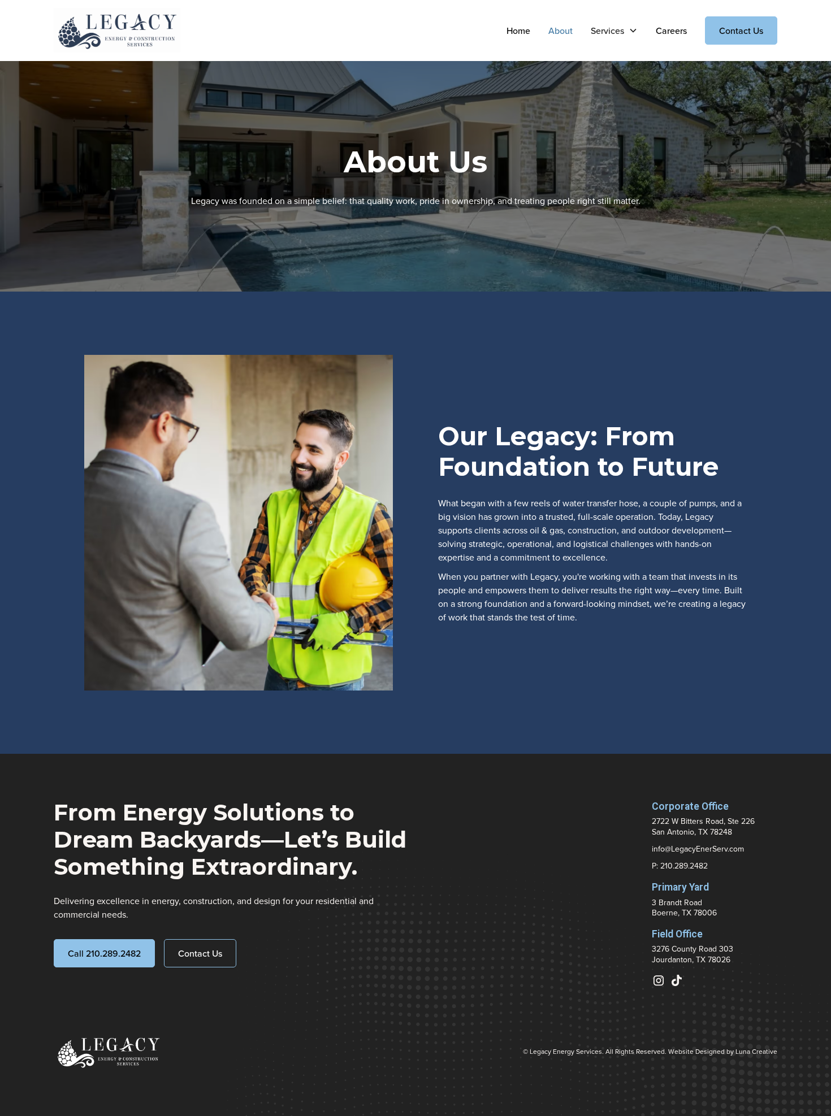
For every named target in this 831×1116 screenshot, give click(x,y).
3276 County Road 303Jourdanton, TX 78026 (692, 954)
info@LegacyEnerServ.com (698, 849)
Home (518, 30)
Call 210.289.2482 (104, 953)
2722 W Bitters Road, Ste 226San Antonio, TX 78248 (703, 826)
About (560, 30)
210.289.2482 (684, 865)
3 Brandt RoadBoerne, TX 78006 (684, 907)
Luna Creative (756, 1051)
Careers (671, 30)
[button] (614, 30)
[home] (117, 30)
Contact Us (741, 30)
